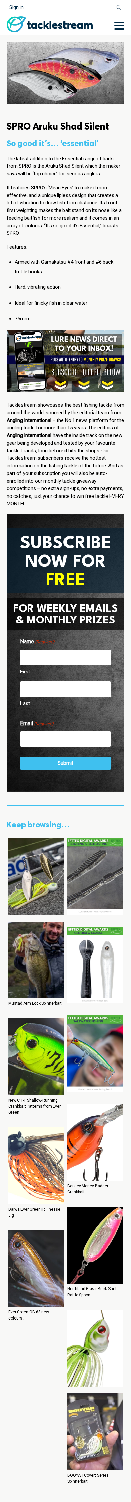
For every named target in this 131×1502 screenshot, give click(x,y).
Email (37, 723)
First (25, 672)
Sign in (16, 7)
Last (25, 703)
